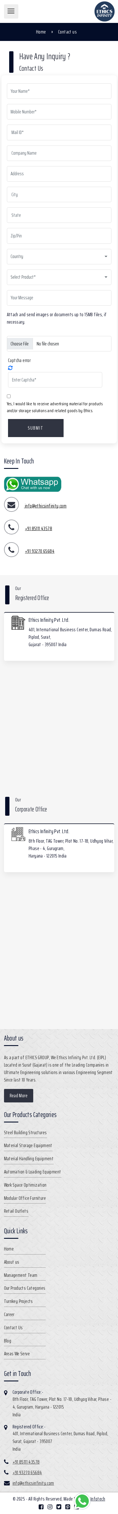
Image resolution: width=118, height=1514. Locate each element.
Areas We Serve (17, 1353)
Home (41, 32)
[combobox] (59, 256)
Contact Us (13, 1327)
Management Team (21, 1275)
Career (9, 1314)
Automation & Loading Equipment (32, 1171)
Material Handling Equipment (29, 1158)
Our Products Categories (25, 1288)
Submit (36, 428)
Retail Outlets (16, 1211)
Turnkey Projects (18, 1301)
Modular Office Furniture (25, 1198)
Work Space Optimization (25, 1185)
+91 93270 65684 (39, 551)
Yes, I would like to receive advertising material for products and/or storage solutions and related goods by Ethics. (55, 407)
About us (11, 1262)
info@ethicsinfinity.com (45, 506)
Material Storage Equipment (28, 1145)
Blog (7, 1340)
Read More (19, 1096)
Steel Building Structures (25, 1132)
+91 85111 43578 (38, 528)
